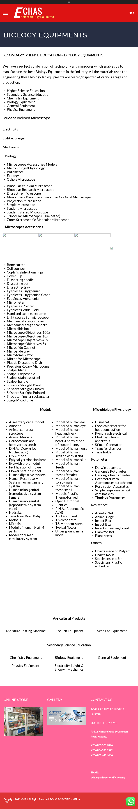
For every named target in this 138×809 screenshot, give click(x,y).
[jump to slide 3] (64, 720)
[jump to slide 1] (56, 720)
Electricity (10, 129)
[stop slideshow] (79, 720)
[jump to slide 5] (71, 720)
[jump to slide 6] (75, 720)
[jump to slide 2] (60, 720)
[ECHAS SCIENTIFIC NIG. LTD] (33, 12)
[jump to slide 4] (67, 720)
